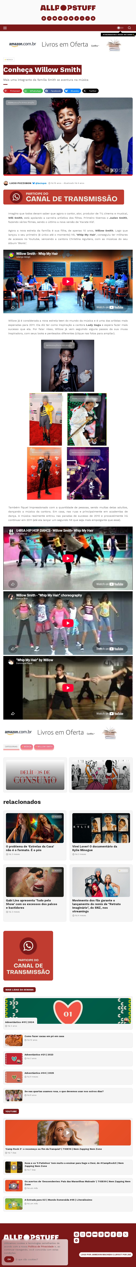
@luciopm (40, 183)
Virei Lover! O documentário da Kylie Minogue (94, 848)
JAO (129, 1255)
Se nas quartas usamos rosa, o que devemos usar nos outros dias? (64, 1091)
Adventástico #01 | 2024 (19, 1022)
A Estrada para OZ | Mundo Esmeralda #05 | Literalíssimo (58, 1199)
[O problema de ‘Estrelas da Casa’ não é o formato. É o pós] (35, 828)
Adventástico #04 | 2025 (39, 1073)
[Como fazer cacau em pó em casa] (14, 1040)
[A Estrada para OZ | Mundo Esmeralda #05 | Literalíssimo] (14, 1204)
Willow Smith (44, 746)
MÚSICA (27, 746)
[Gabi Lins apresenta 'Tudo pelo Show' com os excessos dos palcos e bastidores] (35, 882)
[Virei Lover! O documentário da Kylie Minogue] (101, 828)
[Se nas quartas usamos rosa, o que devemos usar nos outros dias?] (14, 1095)
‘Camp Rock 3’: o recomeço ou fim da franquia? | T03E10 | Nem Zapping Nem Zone (53, 1149)
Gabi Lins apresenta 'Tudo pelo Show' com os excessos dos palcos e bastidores (31, 904)
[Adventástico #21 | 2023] (14, 1058)
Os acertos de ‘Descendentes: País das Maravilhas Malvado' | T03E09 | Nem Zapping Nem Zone (77, 1183)
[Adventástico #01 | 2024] (68, 1011)
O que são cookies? (27, 1259)
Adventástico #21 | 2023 (39, 1054)
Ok (9, 1259)
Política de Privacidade (41, 1246)
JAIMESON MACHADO (102, 1255)
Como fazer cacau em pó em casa (44, 1036)
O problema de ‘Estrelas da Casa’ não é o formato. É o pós (30, 848)
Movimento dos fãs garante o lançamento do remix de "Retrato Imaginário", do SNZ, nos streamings (96, 906)
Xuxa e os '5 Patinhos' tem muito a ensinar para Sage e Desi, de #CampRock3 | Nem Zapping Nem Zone (74, 1164)
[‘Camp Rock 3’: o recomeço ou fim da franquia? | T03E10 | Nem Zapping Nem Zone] (68, 1132)
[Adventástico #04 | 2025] (14, 1077)
